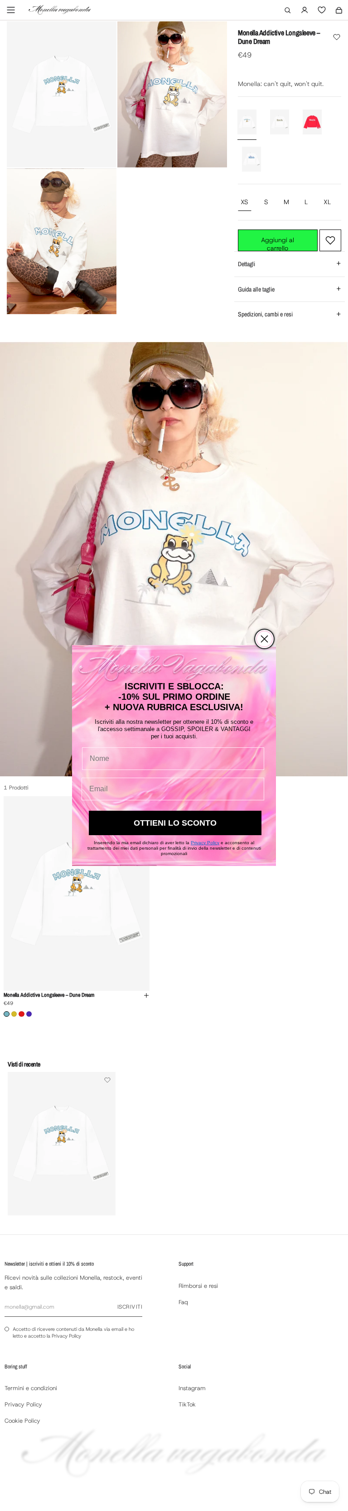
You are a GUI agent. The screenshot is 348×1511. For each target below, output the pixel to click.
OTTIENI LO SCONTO (175, 822)
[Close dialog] (264, 639)
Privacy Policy (205, 842)
